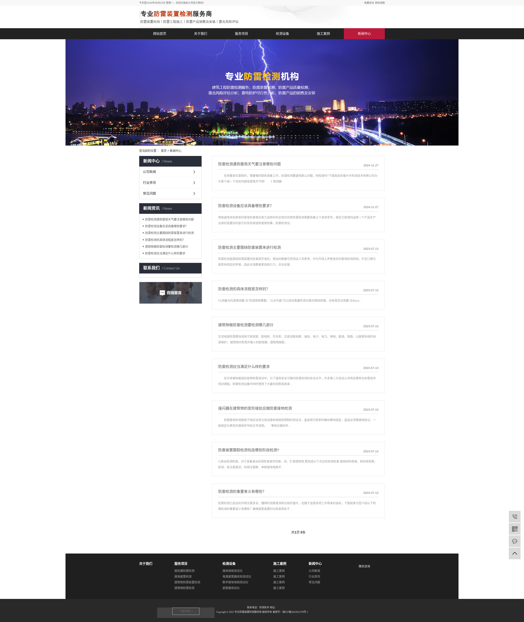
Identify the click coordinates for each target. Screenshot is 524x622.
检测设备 (282, 33)
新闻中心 (364, 33)
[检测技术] (515, 516)
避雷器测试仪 (231, 587)
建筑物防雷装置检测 (187, 582)
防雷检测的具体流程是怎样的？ (165, 239)
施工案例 (323, 33)
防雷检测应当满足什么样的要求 (165, 253)
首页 (164, 150)
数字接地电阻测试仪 (235, 582)
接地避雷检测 (183, 576)
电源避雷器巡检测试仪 (236, 576)
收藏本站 (369, 2)
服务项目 (241, 33)
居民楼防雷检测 (184, 570)
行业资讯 (149, 182)
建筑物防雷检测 (184, 587)
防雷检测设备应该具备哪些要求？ (166, 226)
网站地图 (380, 2)
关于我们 (200, 33)
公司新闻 (149, 172)
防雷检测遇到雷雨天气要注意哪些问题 (169, 219)
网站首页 (159, 33)
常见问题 (149, 193)
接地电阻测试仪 (232, 570)
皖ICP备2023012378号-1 (295, 612)
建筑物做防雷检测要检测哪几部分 (166, 246)
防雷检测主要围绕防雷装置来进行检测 (169, 232)
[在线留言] (515, 541)
